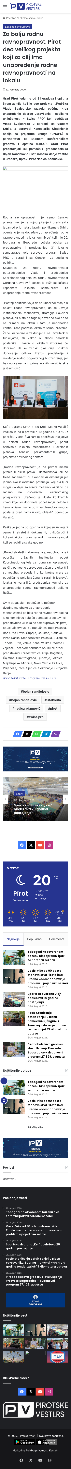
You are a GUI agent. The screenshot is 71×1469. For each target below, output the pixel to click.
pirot (53, 708)
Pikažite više (35, 1127)
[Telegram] (45, 734)
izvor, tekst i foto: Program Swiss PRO (29, 678)
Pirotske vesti (27, 1435)
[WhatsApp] (35, 734)
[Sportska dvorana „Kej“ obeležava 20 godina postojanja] (14, 999)
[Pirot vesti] (25, 6)
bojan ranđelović (24, 700)
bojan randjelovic (36, 691)
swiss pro (36, 717)
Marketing (19, 1450)
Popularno (34, 939)
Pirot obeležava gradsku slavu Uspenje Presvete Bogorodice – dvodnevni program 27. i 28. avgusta (46, 1050)
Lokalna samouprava (30, 18)
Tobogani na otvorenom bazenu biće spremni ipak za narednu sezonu (46, 956)
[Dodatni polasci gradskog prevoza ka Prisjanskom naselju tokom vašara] (13, 1357)
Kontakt (53, 1450)
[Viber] (54, 734)
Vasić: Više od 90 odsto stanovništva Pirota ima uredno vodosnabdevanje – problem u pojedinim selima (48, 977)
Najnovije (13, 939)
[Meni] (5, 8)
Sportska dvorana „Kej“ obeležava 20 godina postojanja (33, 809)
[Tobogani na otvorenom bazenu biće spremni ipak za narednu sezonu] (14, 957)
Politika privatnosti (37, 1450)
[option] (35, 799)
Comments (56, 939)
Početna (10, 18)
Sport (19, 793)
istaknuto (54, 700)
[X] (26, 734)
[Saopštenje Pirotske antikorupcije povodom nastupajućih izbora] (57, 1357)
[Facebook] (17, 734)
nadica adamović (27, 708)
